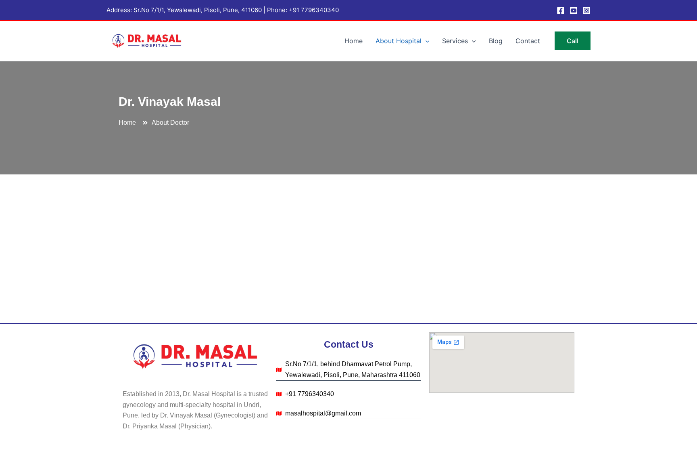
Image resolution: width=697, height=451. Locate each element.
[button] (426, 41)
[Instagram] (586, 10)
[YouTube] (574, 10)
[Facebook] (561, 10)
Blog (496, 41)
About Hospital (399, 41)
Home (353, 41)
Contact (527, 41)
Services (455, 41)
